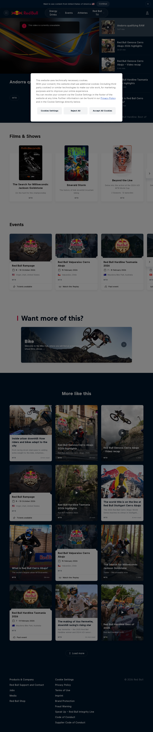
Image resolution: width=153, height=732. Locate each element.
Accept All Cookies (102, 111)
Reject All (75, 111)
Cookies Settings (49, 111)
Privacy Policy (108, 98)
